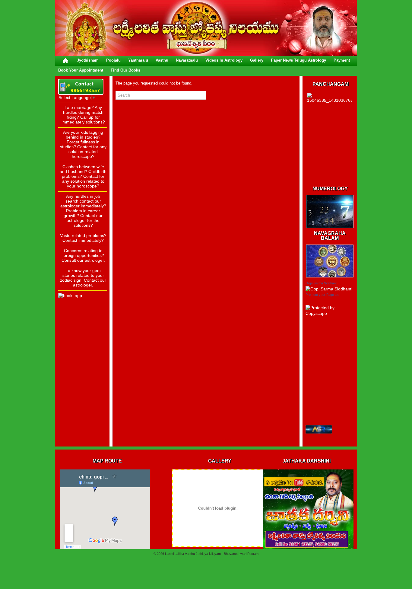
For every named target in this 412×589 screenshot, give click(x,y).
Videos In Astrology (223, 60)
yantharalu (138, 60)
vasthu (162, 60)
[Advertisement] (82, 353)
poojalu (113, 60)
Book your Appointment (80, 70)
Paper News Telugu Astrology (298, 60)
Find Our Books (125, 70)
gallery (256, 60)
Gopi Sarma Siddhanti (321, 283)
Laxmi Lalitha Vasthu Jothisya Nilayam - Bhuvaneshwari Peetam (211, 553)
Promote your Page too (322, 294)
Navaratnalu (187, 60)
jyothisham (88, 60)
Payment (342, 60)
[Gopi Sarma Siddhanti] (329, 288)
